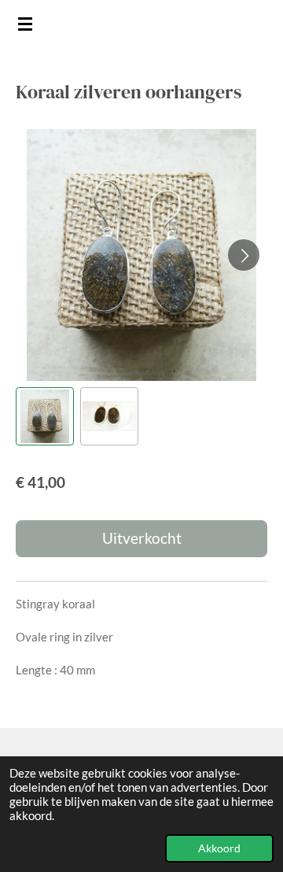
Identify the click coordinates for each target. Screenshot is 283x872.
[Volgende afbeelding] (243, 255)
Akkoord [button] (219, 848)
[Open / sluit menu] (25, 23)
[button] (45, 416)
